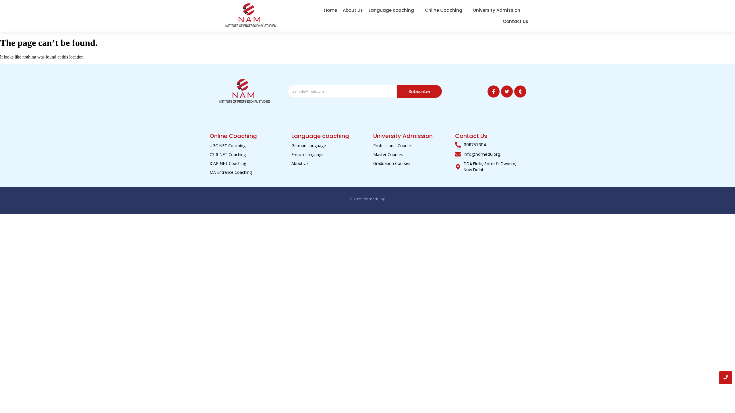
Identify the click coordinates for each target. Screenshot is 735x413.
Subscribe (419, 91)
